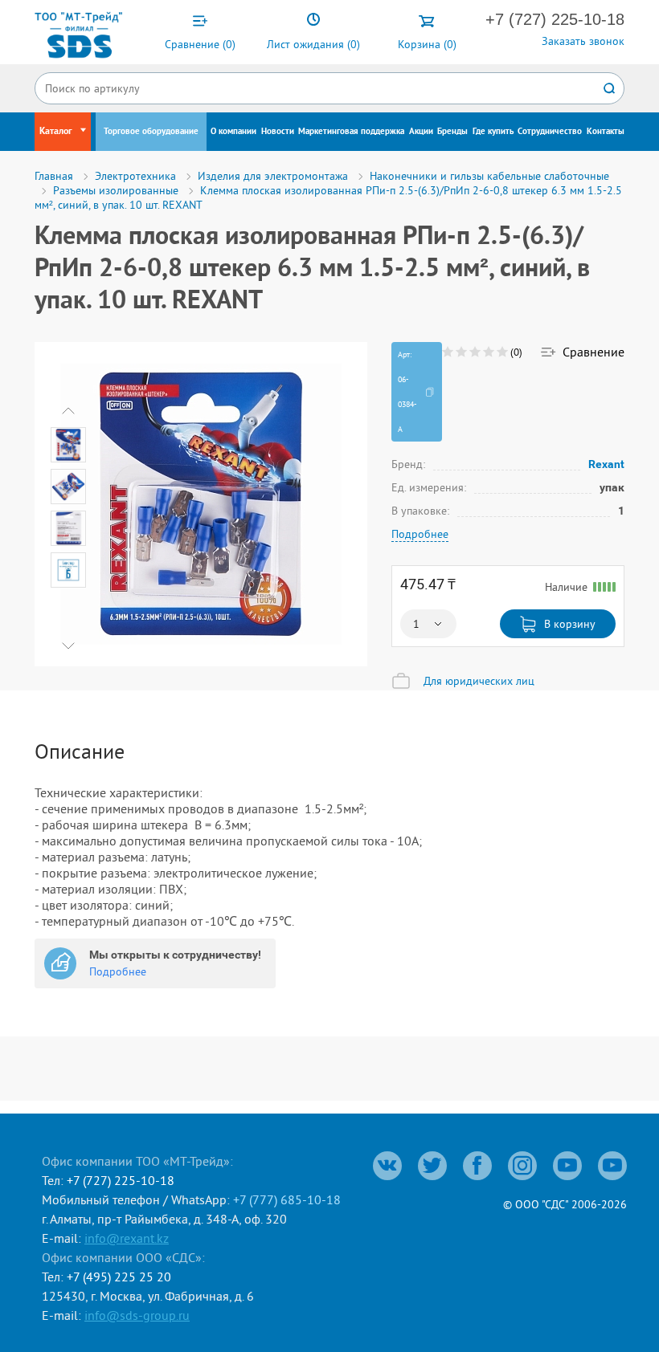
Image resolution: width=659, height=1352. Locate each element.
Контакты (605, 131)
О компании (233, 131)
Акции (421, 131)
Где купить (493, 131)
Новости (277, 131)
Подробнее (419, 534)
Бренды (452, 131)
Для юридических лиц (479, 681)
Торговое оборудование (151, 131)
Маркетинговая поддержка (351, 131)
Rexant (606, 463)
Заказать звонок (583, 41)
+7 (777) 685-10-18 (287, 1199)
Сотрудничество (550, 131)
